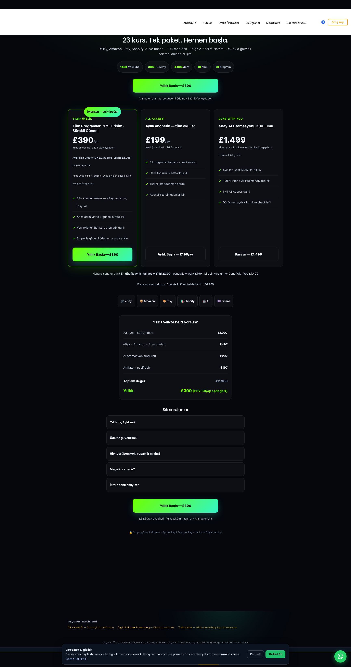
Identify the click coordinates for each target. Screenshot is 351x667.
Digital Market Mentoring (146, 627)
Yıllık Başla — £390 (175, 86)
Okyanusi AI (91, 627)
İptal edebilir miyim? (124, 485)
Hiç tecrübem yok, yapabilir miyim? (135, 453)
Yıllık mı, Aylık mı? (122, 422)
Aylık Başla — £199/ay (175, 254)
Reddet (255, 654)
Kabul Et (275, 654)
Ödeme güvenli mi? (123, 438)
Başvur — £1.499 (248, 254)
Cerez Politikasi (76, 659)
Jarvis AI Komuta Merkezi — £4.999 (191, 284)
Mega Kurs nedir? (122, 469)
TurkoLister (207, 627)
